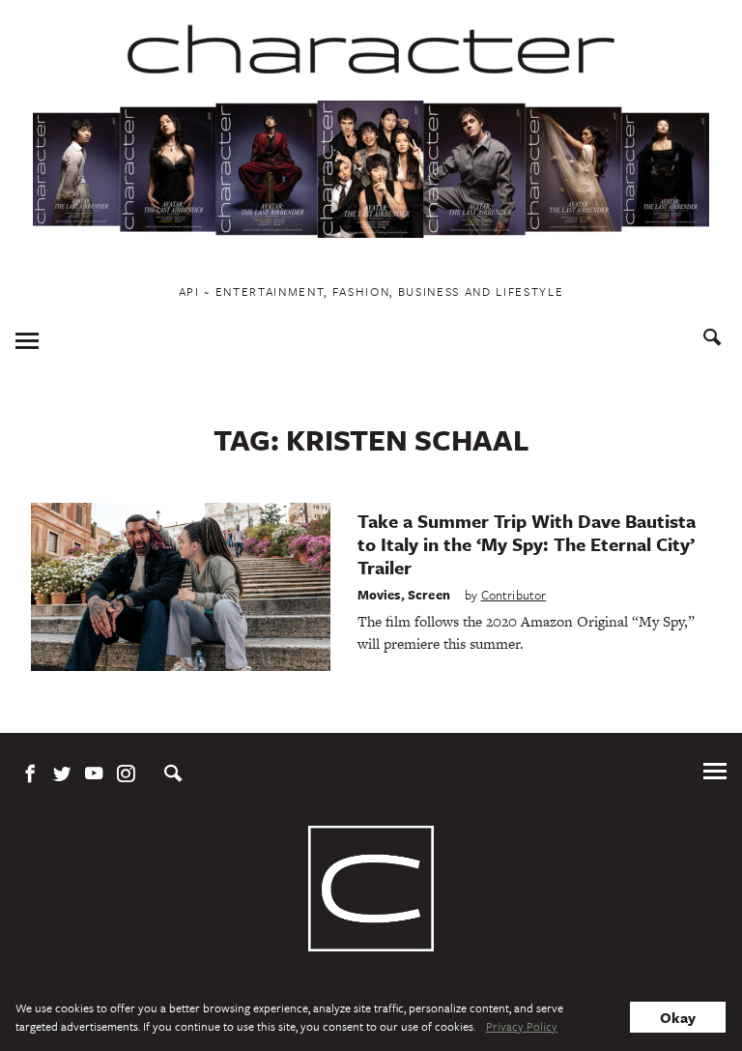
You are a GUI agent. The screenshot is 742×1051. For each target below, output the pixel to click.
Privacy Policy (521, 1026)
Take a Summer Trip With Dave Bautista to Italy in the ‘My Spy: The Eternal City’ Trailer (526, 544)
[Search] (713, 340)
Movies (379, 594)
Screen (429, 594)
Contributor (514, 594)
